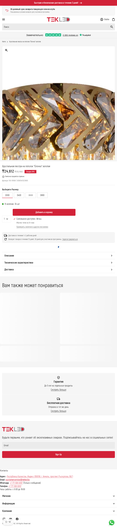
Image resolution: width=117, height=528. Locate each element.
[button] (3, 19)
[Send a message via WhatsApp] (112, 523)
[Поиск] (112, 26)
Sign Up (58, 454)
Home (4, 42)
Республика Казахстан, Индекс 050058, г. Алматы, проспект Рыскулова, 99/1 (40, 476)
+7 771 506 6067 (16, 483)
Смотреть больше (58, 389)
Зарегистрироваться (70, 239)
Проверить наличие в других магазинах (32, 227)
